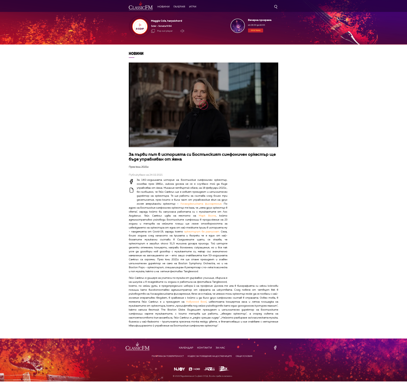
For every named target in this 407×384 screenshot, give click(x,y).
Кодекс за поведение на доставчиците (210, 356)
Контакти (204, 348)
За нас (220, 348)
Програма (255, 30)
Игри (192, 7)
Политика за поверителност (168, 356)
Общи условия (244, 356)
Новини (163, 7)
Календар (186, 348)
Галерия (179, 7)
